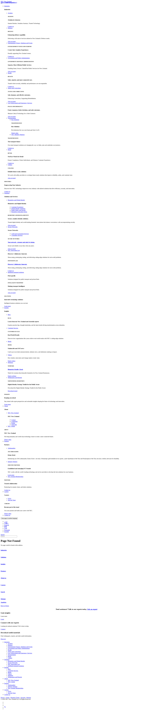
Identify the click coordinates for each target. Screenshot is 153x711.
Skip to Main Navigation (8, 2)
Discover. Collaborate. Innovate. (17, 264)
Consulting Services (16, 235)
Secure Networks (12, 227)
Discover (3, 639)
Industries (7, 6)
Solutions (6, 193)
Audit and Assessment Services (20, 234)
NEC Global (11, 426)
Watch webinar (12, 376)
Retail (9, 149)
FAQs (9, 498)
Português (7, 530)
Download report (12, 391)
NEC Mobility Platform (18, 134)
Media (9, 341)
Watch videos (11, 361)
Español (6, 531)
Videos (10, 355)
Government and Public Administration (19, 58)
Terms (7, 697)
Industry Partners (12, 461)
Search (3, 534)
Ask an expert (12, 41)
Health (10, 73)
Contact (13, 420)
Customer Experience (17, 207)
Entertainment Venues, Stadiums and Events (20, 43)
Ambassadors (11, 448)
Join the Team (12, 500)
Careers (6, 491)
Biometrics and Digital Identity (16, 200)
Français (6, 525)
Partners (6, 441)
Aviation (10, 13)
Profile (13, 423)
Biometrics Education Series (19, 212)
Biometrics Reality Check (15, 369)
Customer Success (13, 328)
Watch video (14, 133)
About (6, 406)
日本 (5, 528)
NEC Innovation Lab (14, 250)
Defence (10, 28)
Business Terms (15, 697)
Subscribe (14, 424)
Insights (6, 308)
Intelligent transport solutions (16, 272)
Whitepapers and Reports (15, 377)
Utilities (10, 164)
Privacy (3, 697)
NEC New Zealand (6, 1)
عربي (5, 521)
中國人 (6, 523)
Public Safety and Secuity (18, 210)
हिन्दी (5, 526)
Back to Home (5, 606)
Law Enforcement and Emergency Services (20, 103)
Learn (2, 619)
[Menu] (1, 3)
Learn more (7, 306)
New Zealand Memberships (15, 476)
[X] (5, 707)
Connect (3, 629)
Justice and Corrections (14, 88)
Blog (9, 314)
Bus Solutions (15, 119)
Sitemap (28, 697)
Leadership (14, 421)
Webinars (10, 362)
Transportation (12, 118)
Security (23, 697)
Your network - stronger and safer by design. (21, 242)
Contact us (11, 26)
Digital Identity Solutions (18, 208)
